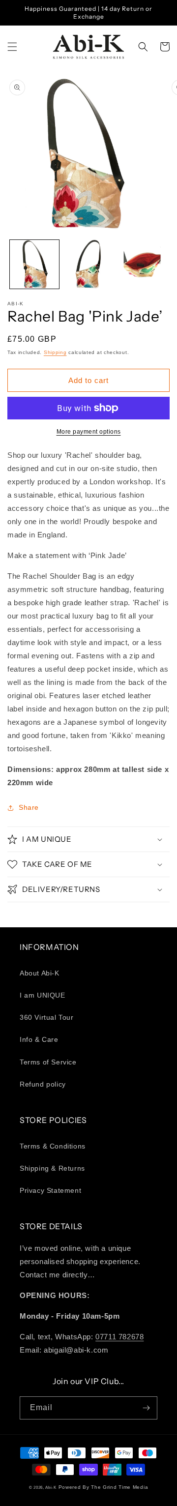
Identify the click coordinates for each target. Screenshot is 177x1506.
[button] (12, 47)
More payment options (89, 431)
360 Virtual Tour (47, 1017)
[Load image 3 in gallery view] (142, 264)
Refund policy (43, 1084)
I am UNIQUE (42, 995)
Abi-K (51, 1487)
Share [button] (29, 807)
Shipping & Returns (52, 1168)
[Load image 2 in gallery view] (88, 264)
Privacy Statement (50, 1190)
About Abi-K (39, 973)
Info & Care (39, 1039)
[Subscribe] (146, 1407)
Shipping (55, 352)
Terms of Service (48, 1062)
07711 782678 (119, 1336)
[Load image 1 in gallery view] (34, 264)
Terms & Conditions (53, 1146)
